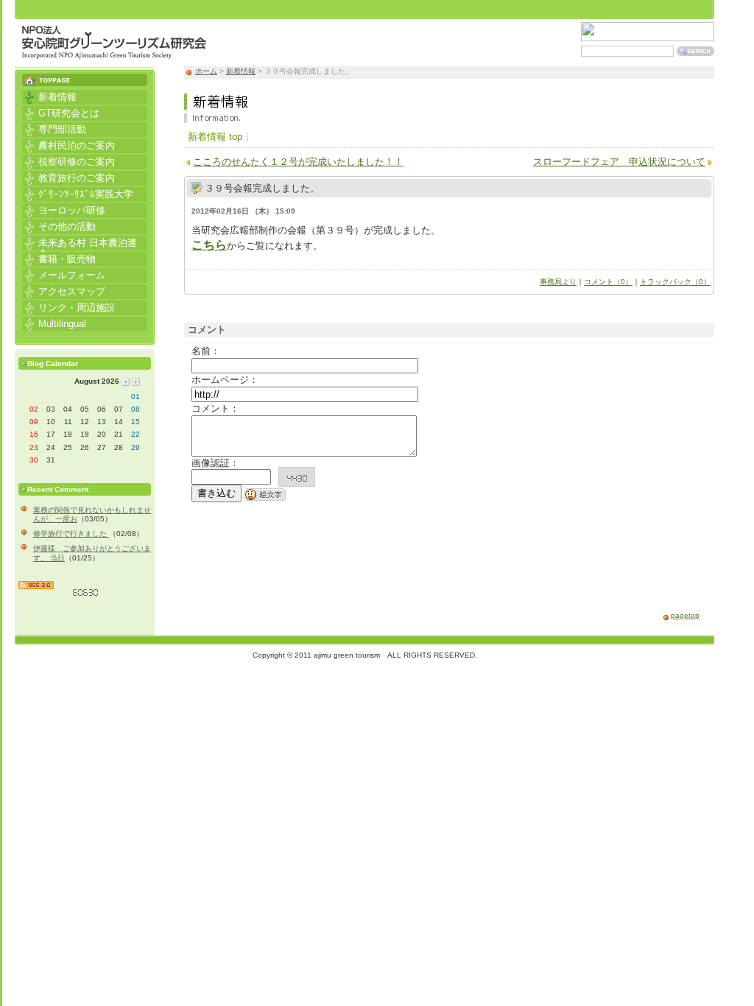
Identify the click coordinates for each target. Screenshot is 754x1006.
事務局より (558, 282)
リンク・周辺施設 (68, 306)
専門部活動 (54, 128)
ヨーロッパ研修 (63, 209)
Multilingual (54, 323)
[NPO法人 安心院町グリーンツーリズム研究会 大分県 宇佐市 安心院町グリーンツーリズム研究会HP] (114, 51)
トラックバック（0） (675, 282)
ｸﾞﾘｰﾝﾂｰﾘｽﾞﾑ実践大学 (77, 193)
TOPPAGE (84, 76)
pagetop (685, 615)
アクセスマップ (63, 290)
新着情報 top (215, 136)
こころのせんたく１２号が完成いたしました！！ (298, 161)
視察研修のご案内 (68, 161)
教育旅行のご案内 (68, 177)
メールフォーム (63, 274)
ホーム (206, 71)
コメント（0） (608, 282)
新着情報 (241, 71)
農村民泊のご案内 (68, 144)
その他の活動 (59, 225)
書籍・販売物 (59, 258)
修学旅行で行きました (71, 534)
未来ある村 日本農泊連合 (79, 243)
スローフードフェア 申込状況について (619, 161)
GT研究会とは (60, 112)
